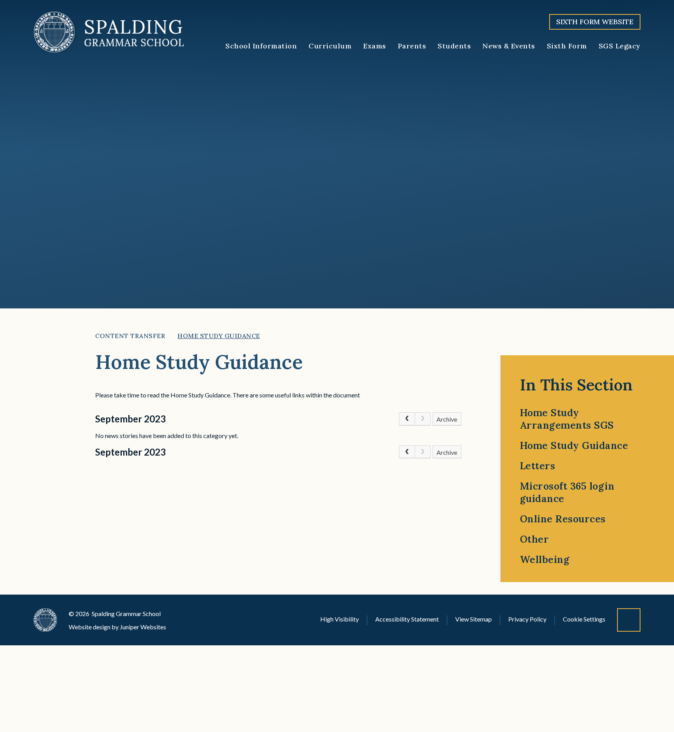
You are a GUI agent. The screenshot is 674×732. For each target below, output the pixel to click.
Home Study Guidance (218, 336)
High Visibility (339, 619)
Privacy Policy (527, 619)
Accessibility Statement (407, 619)
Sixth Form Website (594, 21)
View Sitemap (473, 619)
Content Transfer (130, 336)
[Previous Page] (407, 419)
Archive (446, 419)
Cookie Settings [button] (584, 619)
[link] (423, 419)
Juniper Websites (143, 626)
